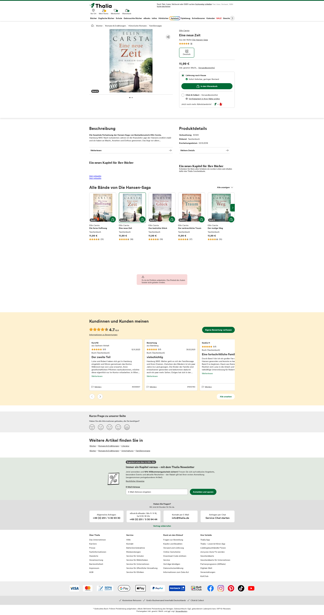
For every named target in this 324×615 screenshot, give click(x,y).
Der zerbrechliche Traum (191, 217)
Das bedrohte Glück (162, 217)
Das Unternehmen (97, 539)
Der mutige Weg (221, 217)
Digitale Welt (206, 568)
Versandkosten (181, 611)
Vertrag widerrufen (162, 526)
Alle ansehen (226, 396)
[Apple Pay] (140, 588)
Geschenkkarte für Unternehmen (215, 560)
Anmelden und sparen (203, 491)
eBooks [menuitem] (147, 18)
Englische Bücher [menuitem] (106, 18)
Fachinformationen (97, 552)
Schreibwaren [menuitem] (198, 18)
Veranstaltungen (207, 572)
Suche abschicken (163, 7)
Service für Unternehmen (137, 564)
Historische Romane (137, 25)
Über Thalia (94, 535)
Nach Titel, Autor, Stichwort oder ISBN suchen (176, 4)
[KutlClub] (196, 588)
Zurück (92, 396)
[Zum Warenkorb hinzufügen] (113, 219)
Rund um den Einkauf (173, 535)
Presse (92, 548)
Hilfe (128, 539)
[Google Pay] (124, 588)
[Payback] (177, 588)
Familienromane (143, 450)
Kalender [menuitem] (210, 18)
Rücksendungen (133, 552)
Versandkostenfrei (206, 67)
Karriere (93, 543)
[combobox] (182, 75)
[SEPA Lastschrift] (105, 588)
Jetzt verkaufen (95, 176)
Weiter (232, 18)
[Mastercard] (87, 588)
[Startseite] (92, 25)
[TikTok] (241, 588)
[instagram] (221, 588)
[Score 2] (101, 427)
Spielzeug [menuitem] (185, 18)
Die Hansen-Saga (200, 39)
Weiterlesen (96, 150)
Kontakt (129, 543)
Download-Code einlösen (174, 556)
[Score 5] (127, 427)
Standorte (93, 556)
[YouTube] (251, 588)
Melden (98, 387)
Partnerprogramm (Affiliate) (213, 564)
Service (129, 535)
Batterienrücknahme (135, 548)
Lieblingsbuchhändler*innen (213, 548)
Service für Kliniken (135, 572)
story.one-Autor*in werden (212, 552)
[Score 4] (118, 427)
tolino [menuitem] (154, 18)
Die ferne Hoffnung (102, 217)
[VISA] (74, 588)
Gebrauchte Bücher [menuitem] (133, 18)
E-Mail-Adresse (133, 487)
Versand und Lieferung (173, 548)
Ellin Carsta (184, 30)
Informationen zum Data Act (176, 572)
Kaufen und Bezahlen (172, 543)
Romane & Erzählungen (115, 25)
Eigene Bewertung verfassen (218, 329)
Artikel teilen (168, 36)
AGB (91, 572)
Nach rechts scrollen (232, 207)
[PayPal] (158, 588)
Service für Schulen (135, 556)
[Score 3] (109, 427)
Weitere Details (187, 150)
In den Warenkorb (209, 86)
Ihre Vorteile (206, 535)
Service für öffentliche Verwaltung (141, 568)
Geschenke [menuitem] (228, 18)
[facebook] (210, 588)
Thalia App (205, 539)
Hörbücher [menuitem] (163, 18)
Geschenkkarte (207, 556)
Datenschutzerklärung (173, 568)
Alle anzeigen (223, 187)
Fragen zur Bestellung (173, 539)
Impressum (94, 568)
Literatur (125, 446)
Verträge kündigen (171, 564)
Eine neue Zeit (132, 217)
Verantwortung (96, 560)
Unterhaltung (127, 450)
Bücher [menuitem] (93, 18)
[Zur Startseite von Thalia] (102, 5)
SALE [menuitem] (218, 18)
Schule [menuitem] (119, 18)
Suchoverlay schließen (203, 4)
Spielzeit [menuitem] (175, 18)
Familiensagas (155, 25)
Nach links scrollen (91, 207)
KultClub (204, 576)
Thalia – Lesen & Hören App (212, 543)
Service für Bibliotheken (137, 560)
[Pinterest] (231, 588)
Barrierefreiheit (96, 564)
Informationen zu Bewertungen (103, 334)
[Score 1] (92, 427)
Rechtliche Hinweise (135, 481)
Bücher (99, 25)
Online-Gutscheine (171, 552)
